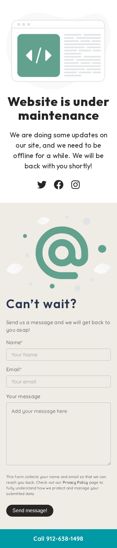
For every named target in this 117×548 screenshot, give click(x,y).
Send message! (29, 510)
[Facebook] (58, 184)
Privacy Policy (75, 482)
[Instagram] (75, 184)
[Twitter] (41, 184)
